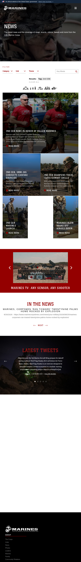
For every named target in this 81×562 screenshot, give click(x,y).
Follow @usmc (50, 374)
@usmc (27, 374)
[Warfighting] (54, 88)
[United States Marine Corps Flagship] (15, 8)
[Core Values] (40, 88)
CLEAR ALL (34, 82)
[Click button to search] (76, 71)
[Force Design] (26, 88)
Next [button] (40, 325)
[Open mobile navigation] (75, 8)
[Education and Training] (33, 88)
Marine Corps (40, 529)
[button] (46, 2)
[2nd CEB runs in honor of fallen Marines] (40, 123)
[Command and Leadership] (47, 88)
